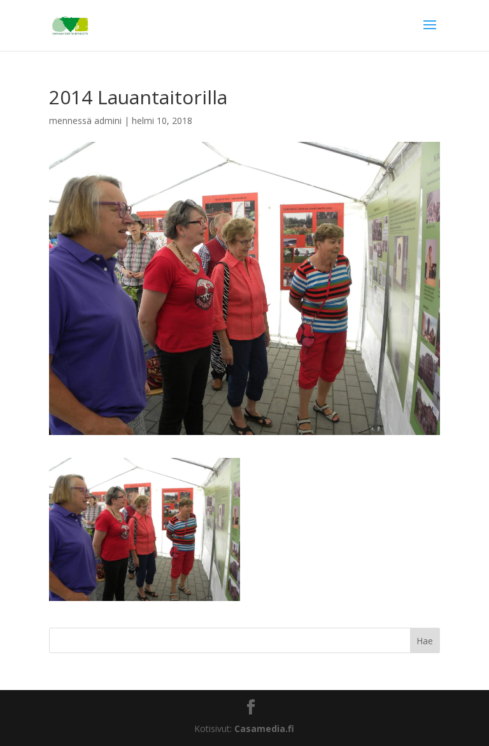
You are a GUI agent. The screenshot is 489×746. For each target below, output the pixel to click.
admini (108, 120)
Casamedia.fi (264, 728)
